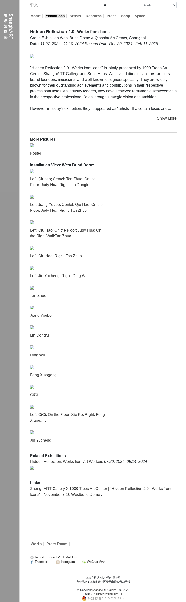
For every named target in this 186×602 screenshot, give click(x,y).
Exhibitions (55, 16)
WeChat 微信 (95, 562)
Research (94, 16)
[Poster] (32, 145)
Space (140, 16)
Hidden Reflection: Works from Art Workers (67, 461)
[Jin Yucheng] (32, 432)
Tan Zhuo (38, 295)
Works (36, 544)
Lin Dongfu (39, 335)
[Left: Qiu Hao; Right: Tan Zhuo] (32, 248)
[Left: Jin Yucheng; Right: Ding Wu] (32, 267)
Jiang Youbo (41, 315)
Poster (35, 153)
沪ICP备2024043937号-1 (107, 594)
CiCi (34, 395)
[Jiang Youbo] (32, 307)
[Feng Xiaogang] (32, 367)
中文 (34, 5)
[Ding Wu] (32, 347)
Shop (125, 16)
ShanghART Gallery (104, 589)
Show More (167, 118)
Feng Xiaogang (43, 375)
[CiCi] (32, 386)
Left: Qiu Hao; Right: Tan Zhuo (56, 256)
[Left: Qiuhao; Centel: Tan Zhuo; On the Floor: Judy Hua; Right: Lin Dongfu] (32, 171)
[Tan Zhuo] (32, 287)
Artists (75, 16)
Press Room (56, 544)
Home (36, 16)
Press (111, 16)
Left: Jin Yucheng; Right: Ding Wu (59, 276)
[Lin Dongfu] (32, 327)
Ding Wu (37, 355)
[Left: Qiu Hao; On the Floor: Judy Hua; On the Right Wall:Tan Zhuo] (32, 222)
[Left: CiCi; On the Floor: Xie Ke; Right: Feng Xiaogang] (32, 406)
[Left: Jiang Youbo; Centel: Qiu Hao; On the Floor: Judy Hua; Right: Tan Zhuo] (32, 196)
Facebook (41, 562)
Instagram (67, 562)
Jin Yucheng (40, 440)
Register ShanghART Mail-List (56, 557)
